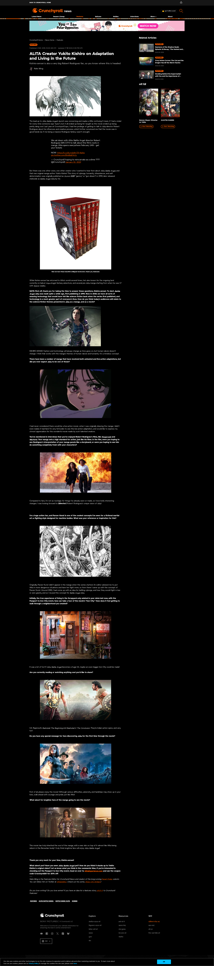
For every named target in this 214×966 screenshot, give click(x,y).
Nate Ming (38, 69)
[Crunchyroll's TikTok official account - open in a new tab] (63, 933)
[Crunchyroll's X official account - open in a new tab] (57, 933)
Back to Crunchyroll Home (40, 2)
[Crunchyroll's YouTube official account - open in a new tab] (41, 933)
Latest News (36, 16)
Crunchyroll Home (36, 40)
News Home (49, 40)
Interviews (134, 16)
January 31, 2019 (73, 162)
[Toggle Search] (181, 11)
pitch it (100, 890)
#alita (82, 153)
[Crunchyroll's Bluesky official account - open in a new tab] (68, 933)
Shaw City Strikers (93, 882)
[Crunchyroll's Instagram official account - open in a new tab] (52, 933)
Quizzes (98, 16)
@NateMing (61, 882)
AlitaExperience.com (94, 871)
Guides (115, 16)
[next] (179, 103)
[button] (46, 941)
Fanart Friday (107, 879)
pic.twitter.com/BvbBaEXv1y (64, 155)
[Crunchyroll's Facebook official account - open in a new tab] (46, 933)
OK (164, 962)
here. (75, 963)
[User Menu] (181, 2)
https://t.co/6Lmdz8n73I (68, 153)
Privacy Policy (34, 963)
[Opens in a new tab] (107, 26)
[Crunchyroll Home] (52, 916)
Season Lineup (59, 16)
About (170, 16)
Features (79, 16)
